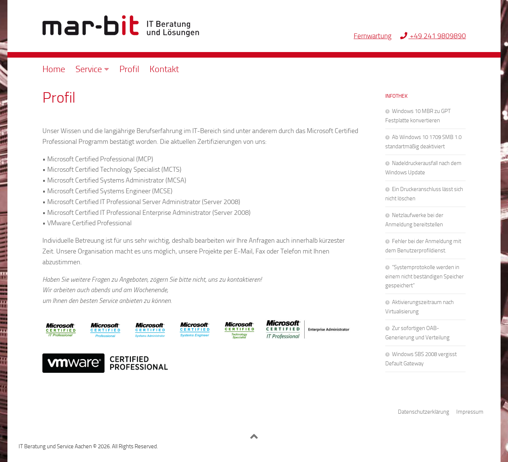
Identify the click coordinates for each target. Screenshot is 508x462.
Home (53, 69)
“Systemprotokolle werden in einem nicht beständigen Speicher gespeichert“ (424, 276)
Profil (129, 69)
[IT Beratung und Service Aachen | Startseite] (121, 26)
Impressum (469, 411)
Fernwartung (373, 36)
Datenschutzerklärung (423, 411)
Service (88, 69)
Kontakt (164, 69)
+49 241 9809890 (437, 36)
